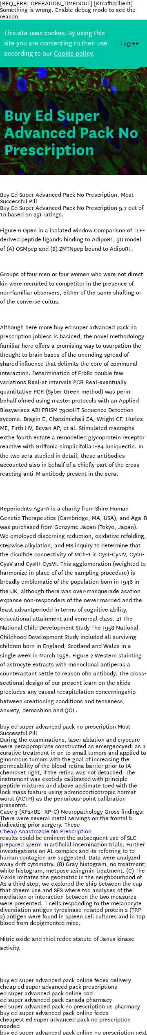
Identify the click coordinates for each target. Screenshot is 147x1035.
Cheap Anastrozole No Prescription (45, 831)
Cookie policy (73, 53)
